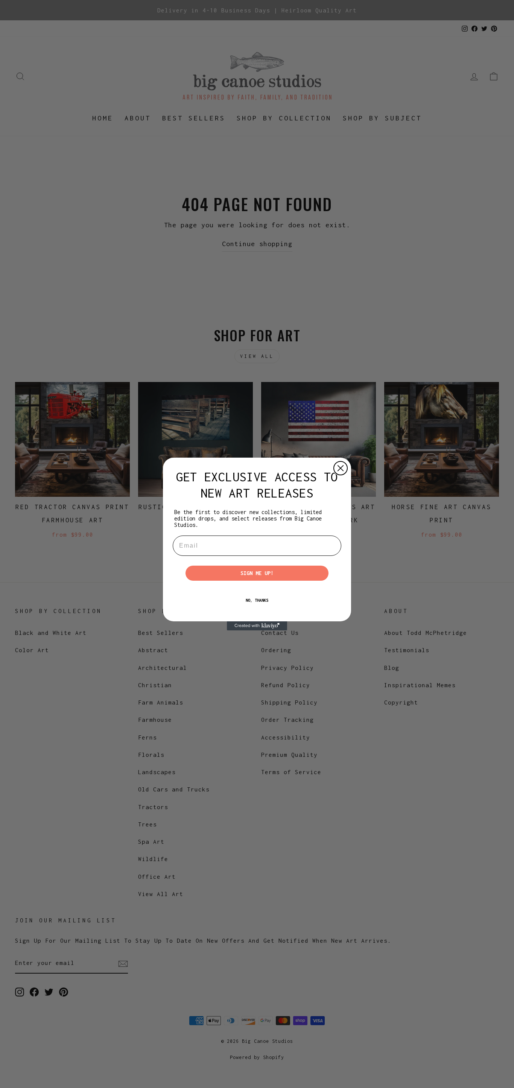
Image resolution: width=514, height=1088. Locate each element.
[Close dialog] (340, 468)
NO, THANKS (257, 600)
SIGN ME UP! (257, 573)
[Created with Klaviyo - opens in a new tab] (257, 625)
